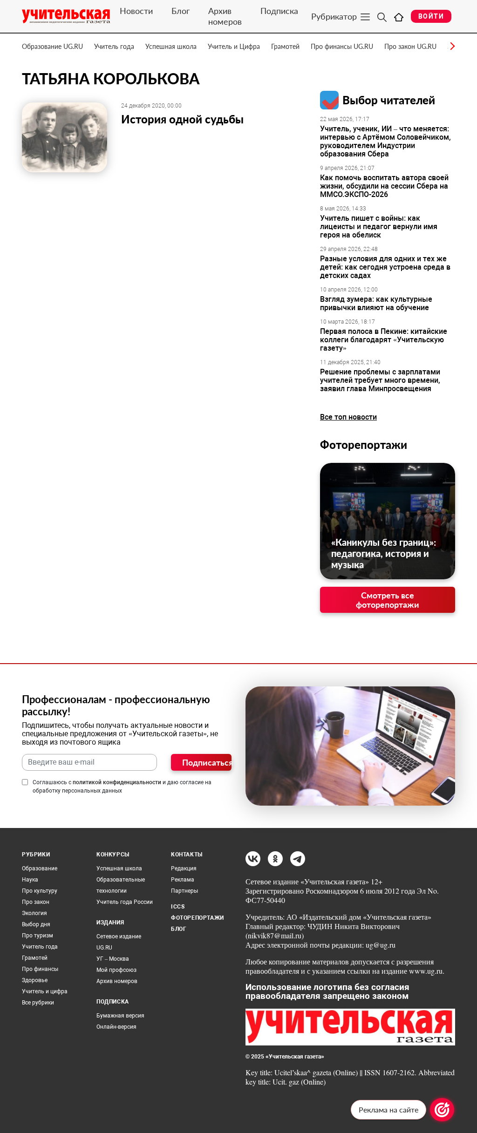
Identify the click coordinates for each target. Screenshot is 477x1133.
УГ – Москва (112, 959)
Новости (136, 11)
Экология (34, 913)
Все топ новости (348, 417)
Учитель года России (124, 902)
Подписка (279, 11)
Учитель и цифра (45, 991)
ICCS (177, 906)
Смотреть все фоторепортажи (387, 600)
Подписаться (207, 762)
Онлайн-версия (116, 1027)
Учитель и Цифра (234, 46)
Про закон (35, 902)
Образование (39, 868)
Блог (180, 11)
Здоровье (35, 980)
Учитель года (114, 46)
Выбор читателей (388, 100)
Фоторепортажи (363, 444)
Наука (30, 879)
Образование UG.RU (52, 46)
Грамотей (285, 46)
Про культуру (39, 891)
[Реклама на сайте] (442, 1109)
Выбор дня (36, 924)
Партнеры (184, 891)
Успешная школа (171, 46)
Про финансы (40, 969)
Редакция (184, 868)
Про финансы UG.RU (342, 46)
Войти (431, 16)
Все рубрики (38, 1002)
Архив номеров (225, 16)
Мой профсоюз (116, 970)
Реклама (182, 879)
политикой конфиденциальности (117, 782)
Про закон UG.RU (410, 46)
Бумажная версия (120, 1015)
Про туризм (37, 935)
